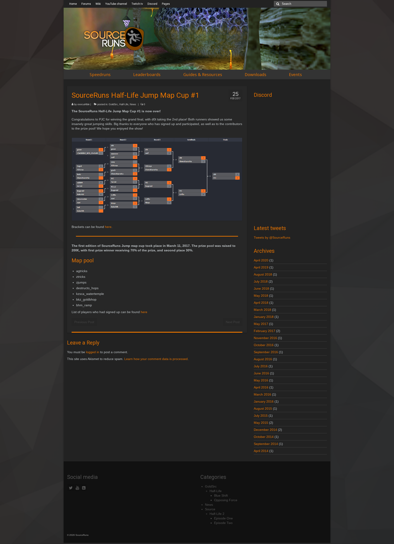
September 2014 (266, 444)
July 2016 (261, 366)
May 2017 (261, 324)
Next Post (233, 322)
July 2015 (261, 415)
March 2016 (262, 394)
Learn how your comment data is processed (156, 359)
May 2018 (261, 295)
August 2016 (263, 359)
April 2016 (261, 387)
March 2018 (262, 310)
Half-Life (123, 104)
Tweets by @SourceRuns (272, 237)
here (108, 227)
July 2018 (261, 281)
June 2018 (261, 288)
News (133, 104)
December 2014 (265, 430)
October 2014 (264, 437)
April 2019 (261, 267)
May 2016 (261, 380)
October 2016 (264, 345)
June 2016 (261, 373)
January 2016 (264, 401)
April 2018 (261, 302)
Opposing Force (225, 500)
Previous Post (84, 322)
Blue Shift (221, 495)
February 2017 (264, 331)
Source (210, 509)
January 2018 (264, 317)
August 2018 (263, 274)
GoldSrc (113, 104)
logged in (92, 352)
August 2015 (263, 408)
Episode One (223, 518)
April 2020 (261, 260)
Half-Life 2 (217, 514)
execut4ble (84, 104)
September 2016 (266, 352)
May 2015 (261, 422)
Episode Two (223, 523)
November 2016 (265, 338)
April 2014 (261, 451)
